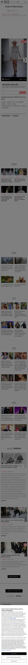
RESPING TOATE (14, 661)
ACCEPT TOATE (14, 653)
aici (9, 629)
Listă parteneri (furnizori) (6, 650)
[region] (14, 635)
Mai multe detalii (13, 618)
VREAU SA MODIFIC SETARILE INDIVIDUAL (14, 657)
